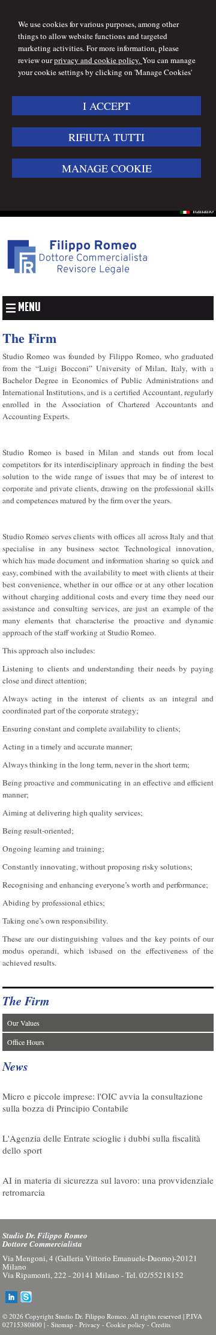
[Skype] (26, 1300)
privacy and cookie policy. (98, 60)
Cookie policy (125, 1324)
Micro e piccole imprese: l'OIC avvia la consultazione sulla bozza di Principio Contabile (102, 1102)
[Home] (77, 283)
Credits (160, 1324)
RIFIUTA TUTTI (106, 137)
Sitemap (62, 1324)
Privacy (89, 1324)
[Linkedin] (11, 1300)
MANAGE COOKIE (107, 168)
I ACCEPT (106, 105)
